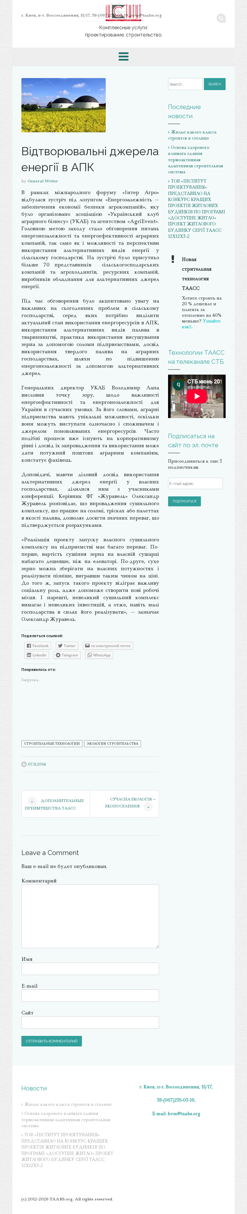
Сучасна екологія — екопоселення (130, 803)
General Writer (43, 181)
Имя (27, 959)
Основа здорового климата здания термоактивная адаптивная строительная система (195, 160)
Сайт (27, 1012)
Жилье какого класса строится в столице (192, 135)
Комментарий (39, 880)
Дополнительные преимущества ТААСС (54, 804)
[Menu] (124, 56)
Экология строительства (112, 743)
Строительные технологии (52, 743)
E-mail (29, 986)
